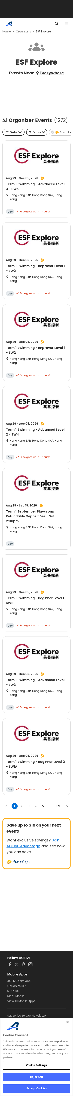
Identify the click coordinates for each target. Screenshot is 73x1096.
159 (58, 806)
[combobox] (13, 132)
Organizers (23, 31)
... (50, 806)
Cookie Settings (36, 1065)
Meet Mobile (16, 996)
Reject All (36, 1077)
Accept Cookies (36, 1088)
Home (6, 31)
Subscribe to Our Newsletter (27, 1016)
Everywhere (52, 73)
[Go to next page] (67, 806)
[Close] (67, 1022)
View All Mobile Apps (21, 1001)
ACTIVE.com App (19, 981)
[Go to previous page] (6, 806)
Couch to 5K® (16, 986)
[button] (36, 132)
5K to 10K (13, 991)
